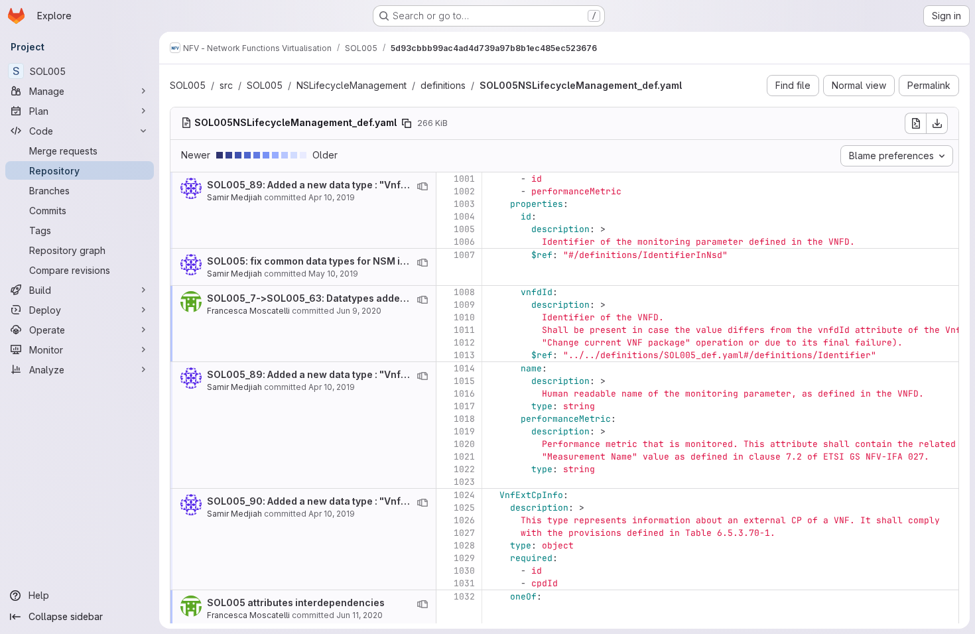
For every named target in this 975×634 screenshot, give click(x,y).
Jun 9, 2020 (358, 311)
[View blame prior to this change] (422, 186)
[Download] (937, 123)
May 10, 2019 (333, 274)
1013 (464, 355)
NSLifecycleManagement (351, 85)
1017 (464, 406)
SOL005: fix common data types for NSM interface (324, 261)
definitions (443, 85)
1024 (464, 495)
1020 (464, 444)
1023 (464, 481)
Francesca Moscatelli (248, 311)
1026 (464, 520)
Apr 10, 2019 (331, 197)
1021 (464, 456)
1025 (464, 507)
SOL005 (188, 85)
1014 (464, 368)
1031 (464, 583)
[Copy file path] (407, 123)
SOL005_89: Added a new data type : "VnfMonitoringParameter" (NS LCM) (379, 184)
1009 (464, 304)
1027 (464, 533)
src (226, 85)
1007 (464, 255)
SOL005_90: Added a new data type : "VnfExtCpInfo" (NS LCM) (352, 501)
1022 (464, 469)
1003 (464, 204)
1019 (464, 431)
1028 (464, 545)
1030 (464, 570)
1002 (464, 191)
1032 (464, 596)
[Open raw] (915, 123)
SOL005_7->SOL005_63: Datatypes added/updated (327, 298)
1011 (464, 330)
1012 (464, 342)
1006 (464, 241)
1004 (464, 216)
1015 (464, 381)
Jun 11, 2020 (359, 615)
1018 (464, 418)
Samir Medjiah (234, 197)
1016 (464, 393)
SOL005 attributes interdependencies (296, 602)
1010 (464, 317)
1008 (464, 292)
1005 (464, 229)
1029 (464, 558)
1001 (464, 178)
